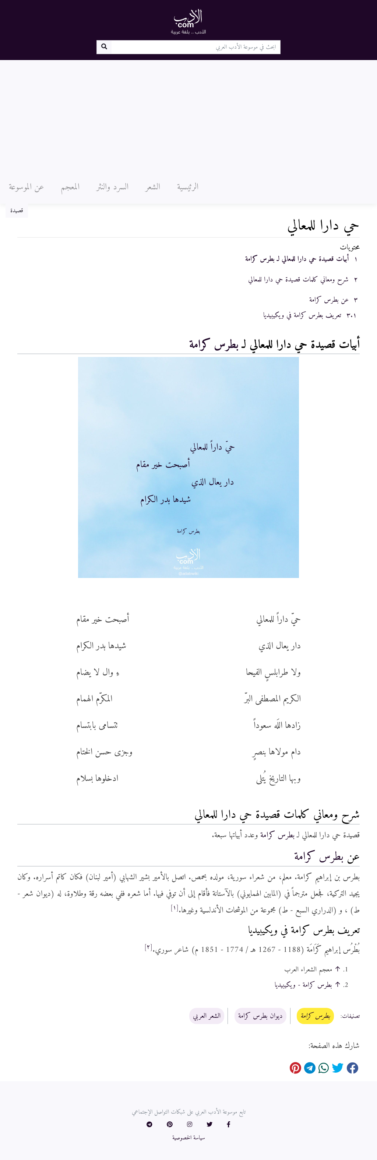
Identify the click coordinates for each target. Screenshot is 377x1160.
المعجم (70, 187)
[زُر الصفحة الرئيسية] (188, 21)
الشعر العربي (207, 1016)
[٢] (148, 947)
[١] (174, 907)
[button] (228, 1125)
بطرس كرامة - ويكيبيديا (303, 985)
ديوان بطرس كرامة (260, 1016)
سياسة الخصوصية (188, 1138)
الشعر (152, 187)
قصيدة (16, 211)
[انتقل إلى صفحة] (104, 47)
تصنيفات (351, 1016)
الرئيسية (187, 187)
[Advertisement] (188, 115)
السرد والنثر (112, 187)
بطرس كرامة (214, 344)
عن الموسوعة (26, 187)
